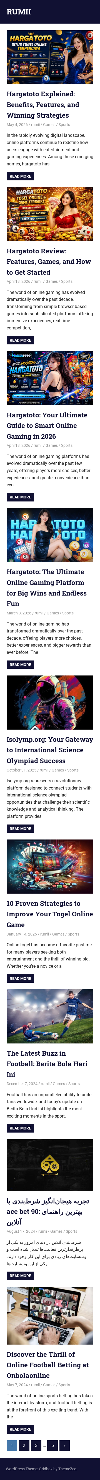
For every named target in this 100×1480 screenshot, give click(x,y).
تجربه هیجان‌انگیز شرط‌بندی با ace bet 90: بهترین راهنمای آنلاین (48, 1211)
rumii (35, 124)
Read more (20, 176)
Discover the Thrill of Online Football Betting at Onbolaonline (48, 1365)
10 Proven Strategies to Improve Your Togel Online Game (50, 914)
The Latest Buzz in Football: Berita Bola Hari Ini (47, 1064)
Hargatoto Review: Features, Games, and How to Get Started (49, 261)
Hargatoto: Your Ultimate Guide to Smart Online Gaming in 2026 (47, 425)
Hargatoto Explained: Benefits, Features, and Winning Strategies (43, 104)
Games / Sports (56, 124)
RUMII (19, 11)
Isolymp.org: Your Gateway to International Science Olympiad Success (50, 750)
